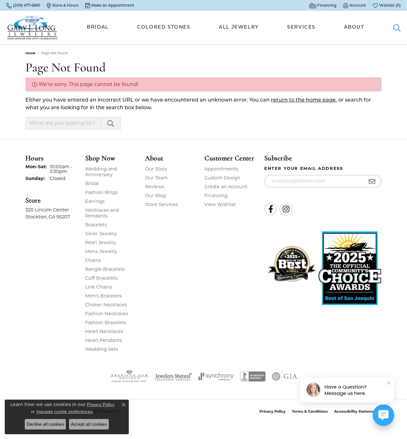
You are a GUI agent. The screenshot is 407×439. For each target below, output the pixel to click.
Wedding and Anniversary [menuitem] (101, 171)
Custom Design (222, 178)
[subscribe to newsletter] (372, 181)
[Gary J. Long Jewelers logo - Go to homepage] (32, 27)
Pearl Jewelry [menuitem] (100, 242)
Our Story (156, 169)
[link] (23, 5)
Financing (216, 195)
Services (301, 27)
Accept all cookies (89, 424)
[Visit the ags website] (129, 376)
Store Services (161, 204)
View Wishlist (220, 204)
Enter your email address (303, 168)
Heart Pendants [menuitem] (103, 340)
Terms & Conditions (310, 411)
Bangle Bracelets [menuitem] (105, 269)
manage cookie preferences (64, 411)
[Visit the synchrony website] (216, 376)
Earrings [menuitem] (95, 201)
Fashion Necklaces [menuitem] (106, 313)
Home (30, 53)
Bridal (98, 27)
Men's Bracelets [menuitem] (103, 296)
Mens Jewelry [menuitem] (101, 251)
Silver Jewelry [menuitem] (101, 233)
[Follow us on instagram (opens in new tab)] (285, 209)
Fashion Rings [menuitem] (101, 192)
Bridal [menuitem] (92, 183)
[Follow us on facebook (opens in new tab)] (270, 209)
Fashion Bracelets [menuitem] (105, 322)
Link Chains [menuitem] (98, 287)
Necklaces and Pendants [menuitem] (102, 213)
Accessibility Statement (356, 411)
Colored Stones (163, 27)
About (354, 27)
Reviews (154, 187)
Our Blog (155, 195)
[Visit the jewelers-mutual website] (173, 376)
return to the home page (303, 100)
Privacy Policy (272, 411)
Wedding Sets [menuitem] (101, 349)
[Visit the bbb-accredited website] (253, 376)
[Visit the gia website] (284, 376)
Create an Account (225, 187)
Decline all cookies (45, 424)
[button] (354, 5)
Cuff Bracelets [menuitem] (101, 278)
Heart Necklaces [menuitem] (104, 331)
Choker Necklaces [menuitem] (106, 305)
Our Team (156, 178)
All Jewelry (239, 27)
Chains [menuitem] (93, 260)
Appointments (221, 169)
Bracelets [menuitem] (96, 225)
